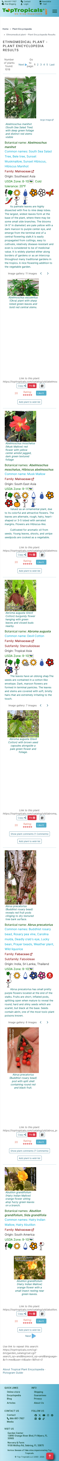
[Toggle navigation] (54, 11)
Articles (11, 1403)
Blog (9, 1398)
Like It (40, 393)
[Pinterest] (52, 1415)
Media (10, 1422)
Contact (11, 1415)
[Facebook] (36, 1415)
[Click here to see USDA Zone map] (31, 181)
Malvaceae (23, 171)
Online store (13, 1392)
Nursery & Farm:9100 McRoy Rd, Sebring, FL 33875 (26, 1444)
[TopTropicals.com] (25, 11)
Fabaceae (22, 954)
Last (52, 64)
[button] (43, 4)
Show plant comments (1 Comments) (29, 834)
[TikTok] (44, 1419)
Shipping (38, 1392)
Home (5, 29)
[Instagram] (48, 1415)
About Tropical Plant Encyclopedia (23, 1369)
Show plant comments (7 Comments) (29, 1150)
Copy (21, 385)
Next (21, 64)
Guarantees (40, 1395)
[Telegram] (40, 1419)
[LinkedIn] (36, 1419)
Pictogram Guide (13, 1372)
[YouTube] (44, 1415)
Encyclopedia (14, 1395)
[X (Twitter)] (40, 1415)
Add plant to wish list (29, 402)
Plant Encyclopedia (22, 29)
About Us (39, 1403)
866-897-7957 (16, 1418)
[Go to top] (49, 1456)
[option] (29, 324)
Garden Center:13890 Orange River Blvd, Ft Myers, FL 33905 (28, 1436)
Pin (31, 385)
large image (46, 120)
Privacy (38, 1398)
